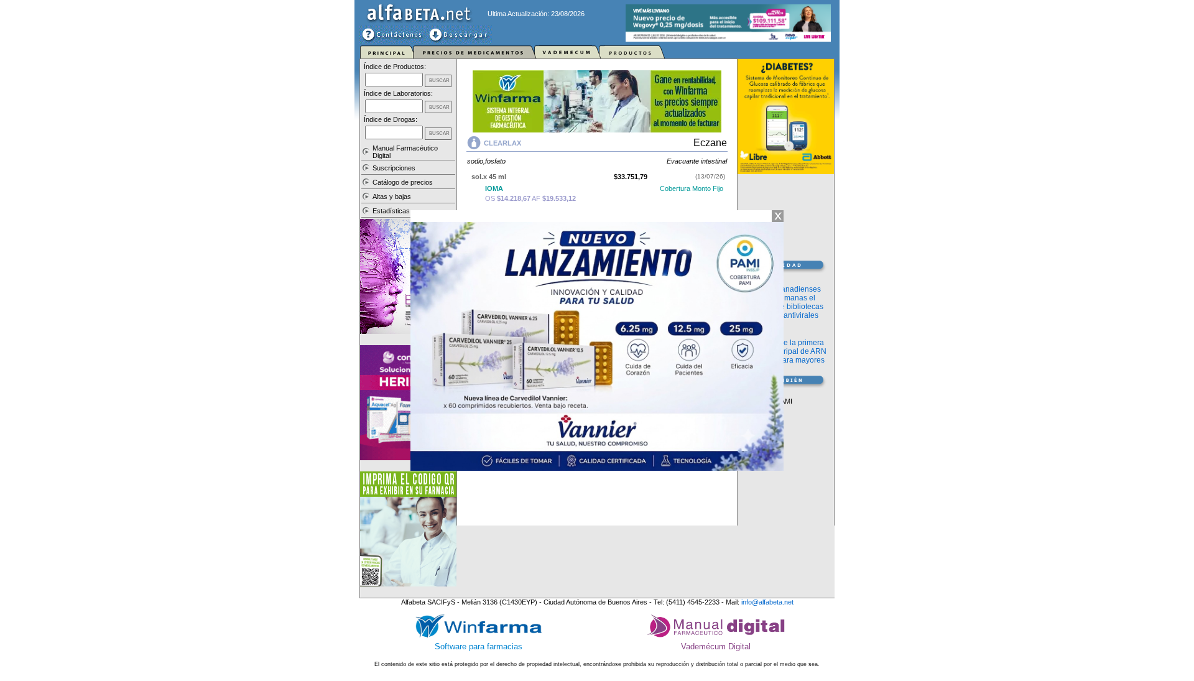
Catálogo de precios (403, 182)
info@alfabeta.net (767, 602)
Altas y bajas (392, 196)
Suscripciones (394, 168)
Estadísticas (391, 211)
